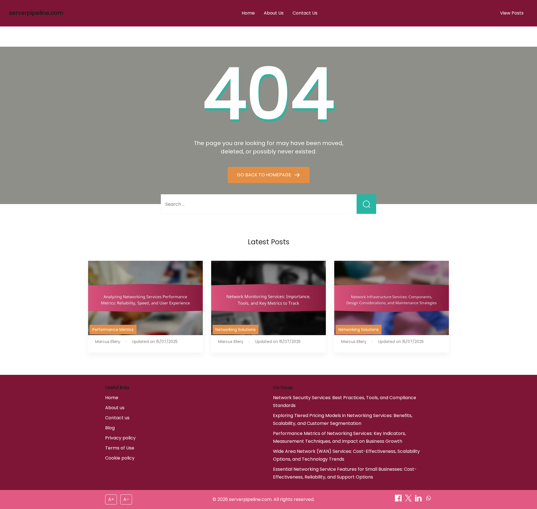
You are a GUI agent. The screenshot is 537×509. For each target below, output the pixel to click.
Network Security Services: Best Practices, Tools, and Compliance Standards (344, 401)
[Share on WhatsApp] (428, 500)
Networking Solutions (235, 329)
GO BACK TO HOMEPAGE (264, 175)
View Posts (512, 13)
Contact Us (305, 13)
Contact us (117, 418)
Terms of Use (119, 448)
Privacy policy (120, 438)
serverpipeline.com (36, 13)
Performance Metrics (113, 329)
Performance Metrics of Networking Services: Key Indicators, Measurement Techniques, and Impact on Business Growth (339, 437)
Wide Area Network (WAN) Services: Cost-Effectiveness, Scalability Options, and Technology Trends (346, 455)
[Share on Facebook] (399, 500)
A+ (111, 499)
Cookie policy (120, 458)
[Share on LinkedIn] (419, 500)
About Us (274, 13)
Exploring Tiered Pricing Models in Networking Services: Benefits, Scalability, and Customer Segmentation (342, 419)
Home (248, 13)
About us (114, 407)
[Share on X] (409, 500)
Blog (110, 428)
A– (126, 499)
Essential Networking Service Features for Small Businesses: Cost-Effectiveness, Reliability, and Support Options (345, 473)
